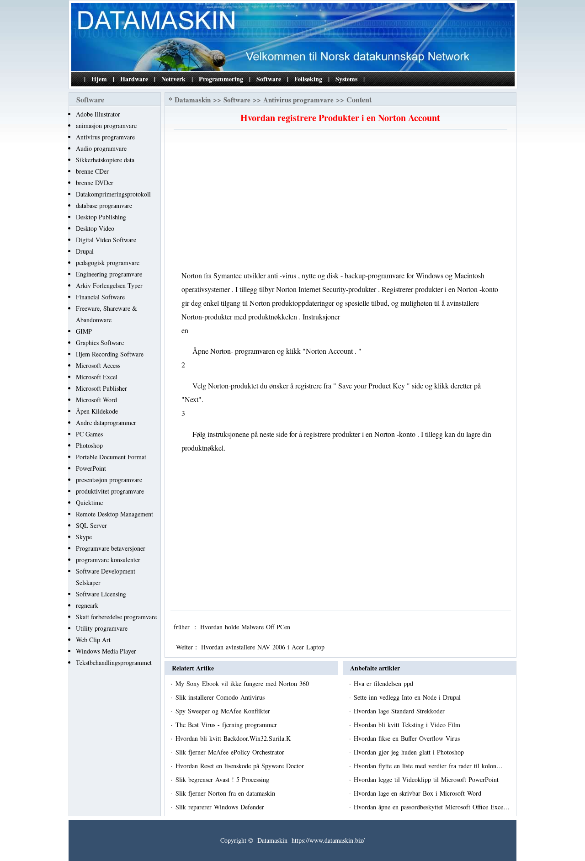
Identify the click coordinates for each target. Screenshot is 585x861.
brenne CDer (92, 171)
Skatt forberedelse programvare (116, 616)
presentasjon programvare (109, 479)
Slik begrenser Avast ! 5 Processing (223, 779)
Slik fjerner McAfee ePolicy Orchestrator (231, 752)
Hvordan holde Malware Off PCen (246, 626)
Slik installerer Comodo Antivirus (221, 697)
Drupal (85, 251)
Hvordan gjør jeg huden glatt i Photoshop (410, 752)
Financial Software (100, 296)
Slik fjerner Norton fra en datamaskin (226, 793)
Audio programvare (101, 148)
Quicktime (89, 502)
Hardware (134, 79)
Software (268, 79)
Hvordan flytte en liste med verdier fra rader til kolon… (428, 765)
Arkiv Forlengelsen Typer (109, 285)
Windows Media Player (106, 651)
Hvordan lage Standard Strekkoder (400, 711)
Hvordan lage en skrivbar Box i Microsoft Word (419, 793)
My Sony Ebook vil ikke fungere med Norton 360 (243, 683)
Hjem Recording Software (110, 354)
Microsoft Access (98, 365)
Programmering (221, 79)
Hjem (99, 79)
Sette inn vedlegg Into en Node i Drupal (408, 697)
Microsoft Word (96, 399)
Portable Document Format (111, 456)
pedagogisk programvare (107, 262)
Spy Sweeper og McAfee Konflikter (224, 711)
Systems (346, 79)
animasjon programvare (106, 125)
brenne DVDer (94, 182)
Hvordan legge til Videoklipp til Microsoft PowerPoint (427, 779)
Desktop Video (95, 228)
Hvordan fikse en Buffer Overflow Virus (408, 738)
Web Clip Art (93, 639)
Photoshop (89, 445)
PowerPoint (91, 468)
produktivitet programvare (110, 491)
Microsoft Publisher (101, 388)
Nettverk (173, 79)
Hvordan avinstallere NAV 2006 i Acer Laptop (264, 647)
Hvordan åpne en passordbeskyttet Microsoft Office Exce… (432, 807)
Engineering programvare (109, 274)
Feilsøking (308, 79)
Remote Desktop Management (114, 514)
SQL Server (91, 525)
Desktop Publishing (101, 217)
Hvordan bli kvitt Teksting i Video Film (408, 724)
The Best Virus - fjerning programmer (227, 724)
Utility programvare (102, 628)
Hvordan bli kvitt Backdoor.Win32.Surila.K (234, 738)
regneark (87, 605)
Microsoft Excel (96, 376)
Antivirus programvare (105, 137)
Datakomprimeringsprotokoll (113, 194)
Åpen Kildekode (97, 411)
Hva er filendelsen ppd (384, 683)
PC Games (89, 434)
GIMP (84, 331)
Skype (84, 536)
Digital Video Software (106, 239)
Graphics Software (100, 342)
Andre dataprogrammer (106, 422)
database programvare (104, 205)
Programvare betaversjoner (110, 548)
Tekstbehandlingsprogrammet (114, 662)
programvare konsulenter (108, 559)
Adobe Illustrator (98, 114)
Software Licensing (101, 594)
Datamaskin (193, 100)
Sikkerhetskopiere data (105, 159)
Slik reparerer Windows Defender (221, 807)
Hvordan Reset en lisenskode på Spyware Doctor (241, 765)
